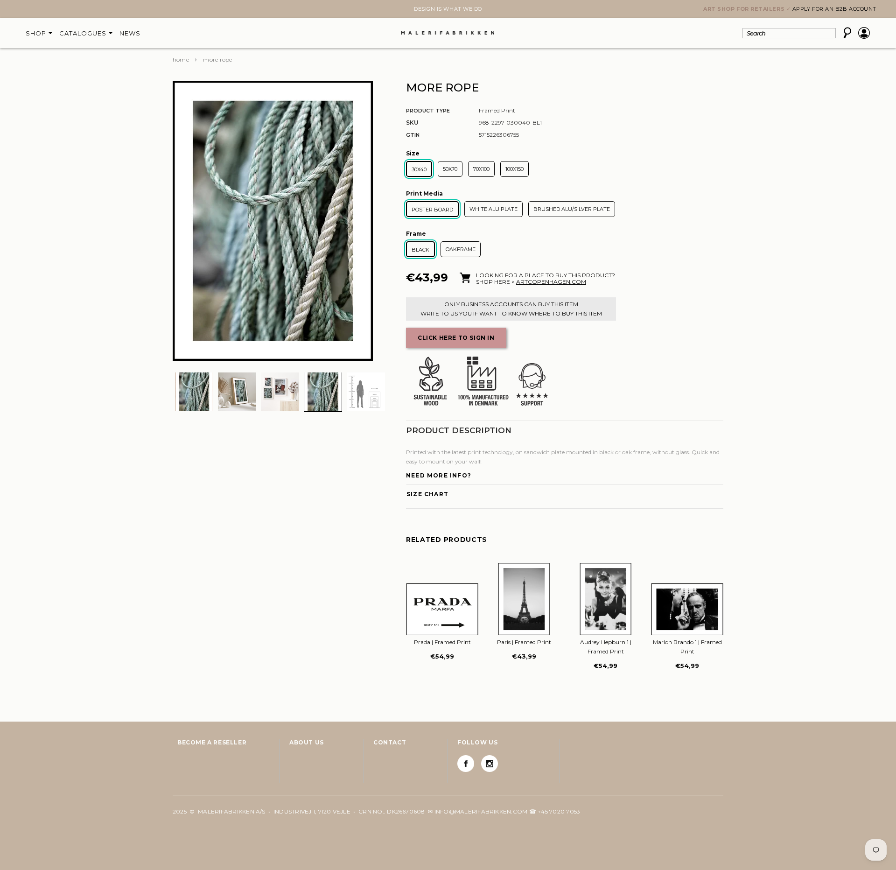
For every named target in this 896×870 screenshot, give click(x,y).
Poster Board (432, 209)
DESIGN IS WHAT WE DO (448, 9)
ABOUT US (306, 742)
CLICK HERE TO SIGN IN (456, 337)
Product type (428, 110)
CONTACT (389, 742)
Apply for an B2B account (834, 9)
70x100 (481, 169)
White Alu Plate (493, 209)
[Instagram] (489, 763)
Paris (524, 641)
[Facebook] (465, 763)
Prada (442, 641)
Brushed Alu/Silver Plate (571, 209)
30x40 (419, 169)
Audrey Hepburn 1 (605, 646)
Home (181, 59)
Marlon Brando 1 (687, 646)
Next (178, 9)
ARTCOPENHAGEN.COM (551, 281)
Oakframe (461, 249)
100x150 (514, 169)
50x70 (450, 169)
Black (420, 249)
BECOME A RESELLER (211, 742)
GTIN (413, 135)
